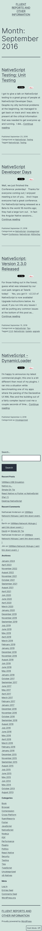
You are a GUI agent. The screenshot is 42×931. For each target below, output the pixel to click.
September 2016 (9, 720)
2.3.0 (11, 331)
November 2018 (9, 656)
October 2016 (8, 716)
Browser (6, 807)
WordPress (26, 921)
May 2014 (6, 785)
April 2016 (6, 739)
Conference (13, 234)
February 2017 (8, 701)
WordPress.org (9, 898)
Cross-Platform (9, 815)
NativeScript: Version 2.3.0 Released (14, 263)
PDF (4, 837)
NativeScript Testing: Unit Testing (14, 75)
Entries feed (7, 890)
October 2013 (8, 788)
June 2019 (6, 629)
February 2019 (8, 644)
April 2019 (6, 637)
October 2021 (8, 580)
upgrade (36, 331)
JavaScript (7, 826)
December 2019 (9, 614)
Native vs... (7, 486)
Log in (5, 886)
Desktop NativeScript (12, 501)
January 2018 (8, 675)
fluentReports (8, 818)
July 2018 (6, 663)
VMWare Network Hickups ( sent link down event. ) (21, 516)
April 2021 (6, 591)
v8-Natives (7, 875)
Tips (28, 328)
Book (4, 803)
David (4, 531)
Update (28, 331)
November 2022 (9, 568)
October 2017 (8, 678)
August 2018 (7, 659)
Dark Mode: (32, 928)
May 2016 (6, 735)
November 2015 (9, 758)
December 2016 (9, 709)
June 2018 (6, 667)
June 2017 (6, 686)
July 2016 (6, 728)
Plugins (5, 845)
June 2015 (6, 773)
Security (5, 856)
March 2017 (7, 697)
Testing (30, 139)
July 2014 (6, 781)
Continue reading (11, 219)
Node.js (5, 833)
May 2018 (6, 671)
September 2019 (9, 622)
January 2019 (8, 648)
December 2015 (9, 754)
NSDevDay (35, 234)
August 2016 (7, 724)
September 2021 (9, 584)
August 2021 (7, 587)
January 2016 (8, 750)
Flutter (5, 822)
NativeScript (20, 139)
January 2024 (8, 561)
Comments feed (9, 894)
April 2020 (6, 603)
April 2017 (6, 694)
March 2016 (7, 743)
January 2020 (8, 610)
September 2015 (9, 762)
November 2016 (9, 713)
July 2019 (6, 625)
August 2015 (7, 766)
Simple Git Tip (8, 490)
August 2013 (7, 792)
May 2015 (6, 777)
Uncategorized (33, 231)
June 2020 (7, 599)
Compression (8, 811)
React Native (8, 852)
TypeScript (7, 868)
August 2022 (8, 572)
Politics (5, 849)
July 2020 (6, 595)
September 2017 (9, 682)
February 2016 (8, 747)
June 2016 (6, 731)
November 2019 (9, 618)
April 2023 (6, 565)
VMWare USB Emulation (13, 482)
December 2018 (9, 652)
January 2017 (8, 705)
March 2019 (7, 640)
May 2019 (6, 633)
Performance (8, 841)
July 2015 (6, 769)
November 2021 (9, 576)
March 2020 (7, 606)
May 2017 (6, 690)
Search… (6, 452)
